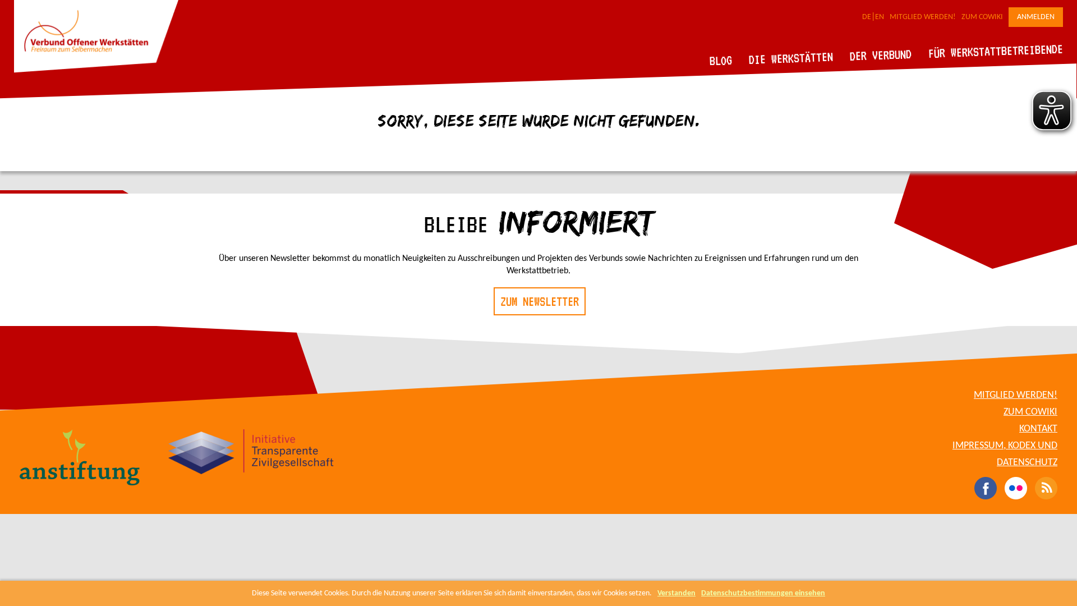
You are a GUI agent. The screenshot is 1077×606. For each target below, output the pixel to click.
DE (866, 17)
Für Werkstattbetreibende (995, 50)
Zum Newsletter (539, 301)
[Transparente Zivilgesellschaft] (251, 453)
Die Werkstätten (791, 58)
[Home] (96, 70)
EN (879, 17)
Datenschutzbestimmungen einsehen (763, 593)
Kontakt (1038, 429)
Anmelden (1036, 17)
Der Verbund (881, 55)
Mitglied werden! (923, 17)
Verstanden (676, 593)
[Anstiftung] (80, 459)
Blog (721, 60)
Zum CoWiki (982, 17)
